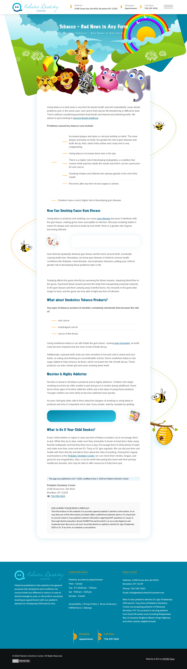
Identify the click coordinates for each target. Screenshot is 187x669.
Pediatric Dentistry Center (81, 456)
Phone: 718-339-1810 (134, 588)
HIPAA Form (75, 607)
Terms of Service (108, 603)
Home (68, 33)
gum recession (122, 343)
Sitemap (88, 607)
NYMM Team (169, 659)
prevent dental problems (85, 118)
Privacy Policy (90, 603)
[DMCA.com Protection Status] (37, 661)
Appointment (131, 8)
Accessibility (75, 603)
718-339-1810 (150, 8)
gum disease (103, 218)
